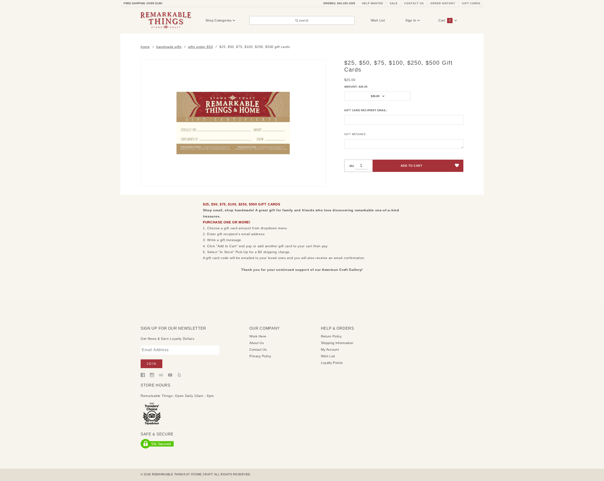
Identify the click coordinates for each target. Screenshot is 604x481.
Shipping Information (337, 343)
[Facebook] (143, 375)
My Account (330, 349)
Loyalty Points (332, 363)
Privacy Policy (260, 356)
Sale (394, 3)
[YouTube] (170, 375)
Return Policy (331, 336)
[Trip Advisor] (161, 375)
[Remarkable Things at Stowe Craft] (166, 20)
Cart (444, 20)
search (303, 20)
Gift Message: (355, 134)
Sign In (411, 20)
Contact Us (414, 3)
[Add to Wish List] (456, 166)
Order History (442, 3)
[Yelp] (179, 375)
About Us (256, 343)
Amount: (356, 86)
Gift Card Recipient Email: (365, 110)
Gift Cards (471, 3)
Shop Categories (219, 20)
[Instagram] (152, 375)
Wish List (378, 20)
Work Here (257, 336)
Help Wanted (372, 3)
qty (351, 165)
